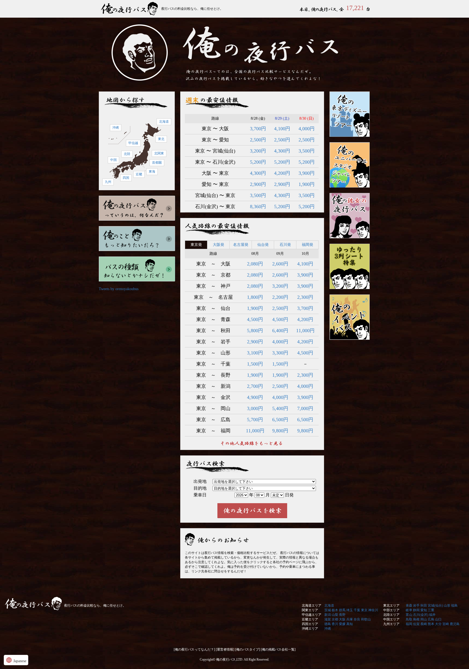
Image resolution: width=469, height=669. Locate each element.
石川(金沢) (420, 615)
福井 (432, 615)
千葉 (357, 610)
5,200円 (258, 162)
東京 (364, 610)
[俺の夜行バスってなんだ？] (194, 649)
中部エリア (391, 610)
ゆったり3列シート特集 (349, 266)
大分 (438, 624)
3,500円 (307, 151)
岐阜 (409, 610)
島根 (416, 619)
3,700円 (258, 128)
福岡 (409, 624)
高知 (349, 624)
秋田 (423, 605)
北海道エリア (311, 605)
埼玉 (349, 610)
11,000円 (305, 330)
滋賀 (327, 619)
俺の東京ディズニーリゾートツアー (349, 114)
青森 (409, 605)
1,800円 (255, 297)
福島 (454, 605)
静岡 (416, 610)
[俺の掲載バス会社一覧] (278, 649)
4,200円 (282, 173)
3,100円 (255, 353)
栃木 (335, 610)
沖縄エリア (310, 628)
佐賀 (416, 624)
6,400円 (280, 330)
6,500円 (280, 419)
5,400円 (280, 408)
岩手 (416, 605)
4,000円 (307, 128)
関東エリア (310, 610)
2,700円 (255, 386)
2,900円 (258, 184)
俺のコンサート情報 (349, 317)
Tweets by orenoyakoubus (118, 289)
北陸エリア (391, 615)
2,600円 (280, 264)
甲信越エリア (311, 615)
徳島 (327, 624)
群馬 (342, 610)
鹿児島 (455, 624)
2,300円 (305, 297)
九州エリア (391, 624)
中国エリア (391, 619)
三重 (431, 610)
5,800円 (255, 330)
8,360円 (258, 206)
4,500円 (255, 319)
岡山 (423, 619)
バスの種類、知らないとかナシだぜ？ (137, 269)
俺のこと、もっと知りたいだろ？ (137, 238)
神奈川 (373, 610)
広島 (431, 619)
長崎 (423, 624)
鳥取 (409, 619)
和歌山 (366, 619)
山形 (447, 605)
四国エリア (310, 624)
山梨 (335, 615)
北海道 (164, 121)
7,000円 (305, 408)
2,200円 (280, 297)
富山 (409, 615)
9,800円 (280, 430)
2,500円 (258, 139)
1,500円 (255, 364)
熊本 (431, 624)
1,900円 (307, 184)
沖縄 (115, 127)
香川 (335, 624)
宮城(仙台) (435, 605)
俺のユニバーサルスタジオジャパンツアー (349, 165)
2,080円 (255, 264)
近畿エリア (310, 619)
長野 (342, 615)
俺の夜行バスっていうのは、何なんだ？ (137, 208)
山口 (438, 619)
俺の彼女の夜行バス (349, 215)
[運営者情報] (225, 649)
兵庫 (349, 619)
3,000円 (255, 408)
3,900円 (307, 173)
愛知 (423, 610)
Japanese (16, 660)
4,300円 (282, 151)
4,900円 (255, 397)
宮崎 (445, 624)
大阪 (342, 619)
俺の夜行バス (130, 9)
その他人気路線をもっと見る (252, 443)
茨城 (327, 610)
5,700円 (255, 419)
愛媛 (342, 624)
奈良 (357, 619)
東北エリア (391, 605)
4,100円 (282, 128)
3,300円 (280, 353)
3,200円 (258, 151)
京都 (335, 619)
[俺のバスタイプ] (247, 649)
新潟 (327, 615)
